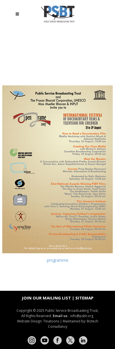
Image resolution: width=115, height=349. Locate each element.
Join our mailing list (46, 298)
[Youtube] (44, 340)
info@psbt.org (82, 315)
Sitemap (84, 298)
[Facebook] (57, 340)
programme (57, 260)
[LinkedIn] (83, 340)
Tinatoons (51, 321)
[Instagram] (32, 340)
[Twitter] (70, 340)
